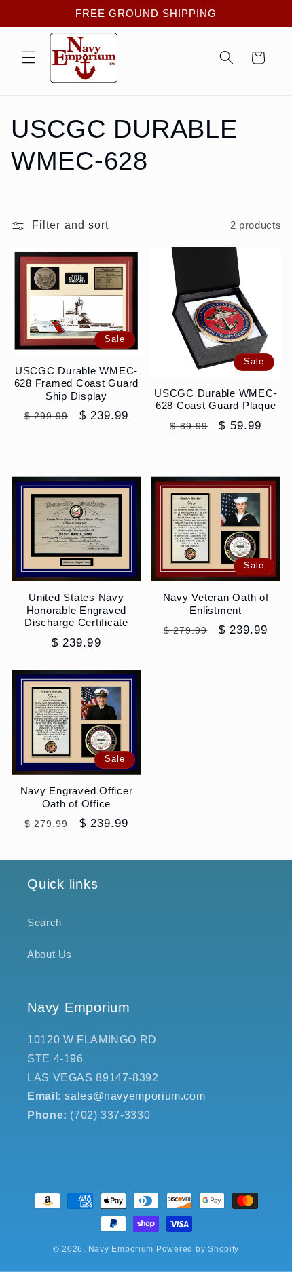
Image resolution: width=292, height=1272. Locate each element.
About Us (49, 954)
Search (44, 922)
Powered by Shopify (197, 1249)
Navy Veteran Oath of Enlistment (216, 604)
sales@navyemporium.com (135, 1096)
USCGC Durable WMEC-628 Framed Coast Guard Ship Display (76, 383)
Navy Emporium (121, 1249)
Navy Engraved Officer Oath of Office (76, 797)
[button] (28, 57)
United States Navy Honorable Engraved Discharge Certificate (76, 610)
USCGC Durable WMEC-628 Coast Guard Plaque (215, 399)
